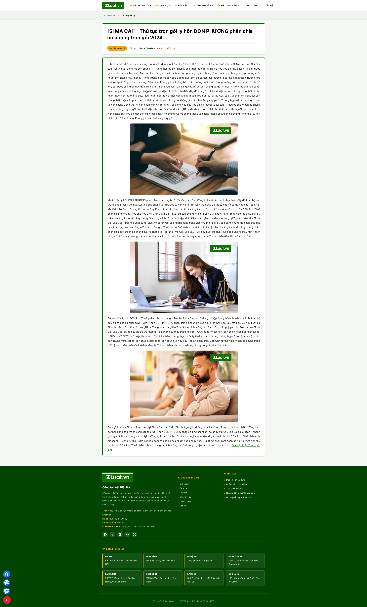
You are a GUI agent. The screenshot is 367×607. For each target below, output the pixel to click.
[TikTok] (112, 534)
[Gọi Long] (7, 600)
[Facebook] (6, 574)
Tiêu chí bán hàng (234, 488)
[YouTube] (127, 534)
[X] (134, 534)
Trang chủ (110, 15)
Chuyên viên (185, 497)
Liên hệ (182, 505)
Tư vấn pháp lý (128, 15)
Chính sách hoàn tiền (236, 484)
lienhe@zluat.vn (116, 522)
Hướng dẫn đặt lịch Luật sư (239, 497)
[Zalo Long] (6, 582)
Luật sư (183, 492)
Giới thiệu (184, 484)
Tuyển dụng (185, 501)
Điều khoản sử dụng (235, 480)
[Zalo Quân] (6, 591)
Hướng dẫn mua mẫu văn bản (240, 493)
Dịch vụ (183, 488)
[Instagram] (120, 534)
